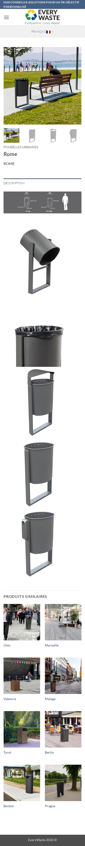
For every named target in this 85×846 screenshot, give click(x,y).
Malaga (50, 699)
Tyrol (7, 752)
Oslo (7, 645)
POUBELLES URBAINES (21, 147)
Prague (50, 806)
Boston (9, 806)
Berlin (49, 752)
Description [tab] (14, 183)
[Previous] (11, 86)
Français (38, 31)
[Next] (74, 86)
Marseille (52, 645)
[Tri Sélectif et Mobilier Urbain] (42, 17)
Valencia (10, 699)
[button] (6, 17)
